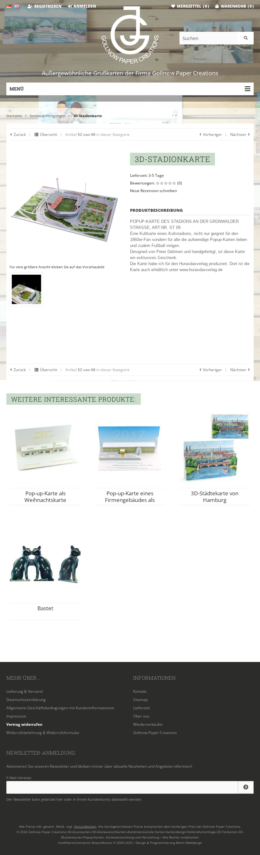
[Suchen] (246, 38)
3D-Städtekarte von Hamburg (214, 497)
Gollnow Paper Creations (155, 732)
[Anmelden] (245, 787)
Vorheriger (212, 134)
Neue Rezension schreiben (153, 190)
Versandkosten (85, 826)
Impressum (16, 716)
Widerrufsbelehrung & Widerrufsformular (43, 732)
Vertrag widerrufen (24, 724)
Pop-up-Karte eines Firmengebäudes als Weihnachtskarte (130, 500)
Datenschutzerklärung (26, 699)
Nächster (238, 134)
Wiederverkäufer (148, 724)
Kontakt (139, 691)
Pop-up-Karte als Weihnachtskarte (45, 497)
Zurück (19, 134)
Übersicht (48, 134)
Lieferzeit (141, 708)
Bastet (45, 608)
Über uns (141, 716)
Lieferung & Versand (24, 691)
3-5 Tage (156, 175)
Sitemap (140, 699)
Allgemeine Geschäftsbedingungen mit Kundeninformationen (60, 708)
